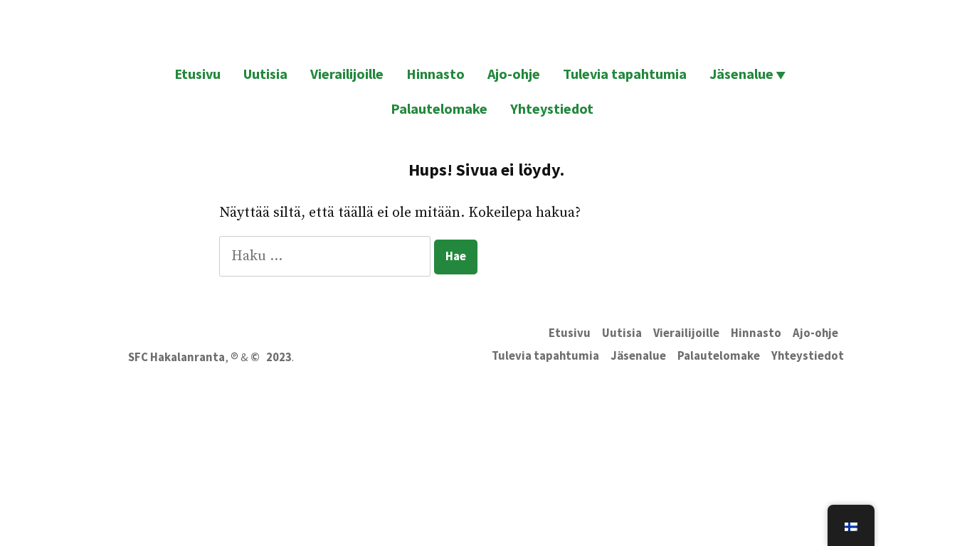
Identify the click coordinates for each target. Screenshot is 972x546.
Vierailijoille (347, 73)
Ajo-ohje (513, 73)
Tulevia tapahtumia (625, 73)
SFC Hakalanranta (176, 357)
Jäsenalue (741, 73)
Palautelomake (439, 108)
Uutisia (265, 73)
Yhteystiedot (551, 108)
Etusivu (197, 73)
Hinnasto (435, 73)
